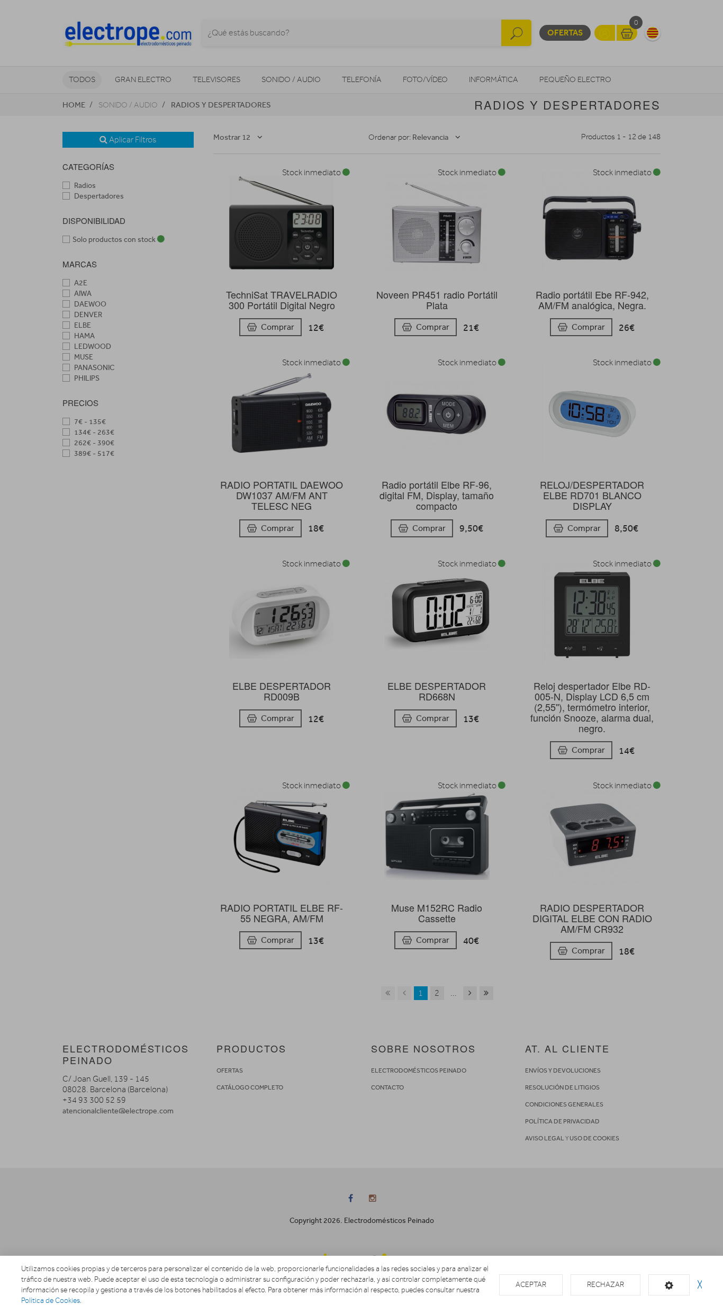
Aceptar (531, 1284)
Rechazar (605, 1284)
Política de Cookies (50, 1300)
